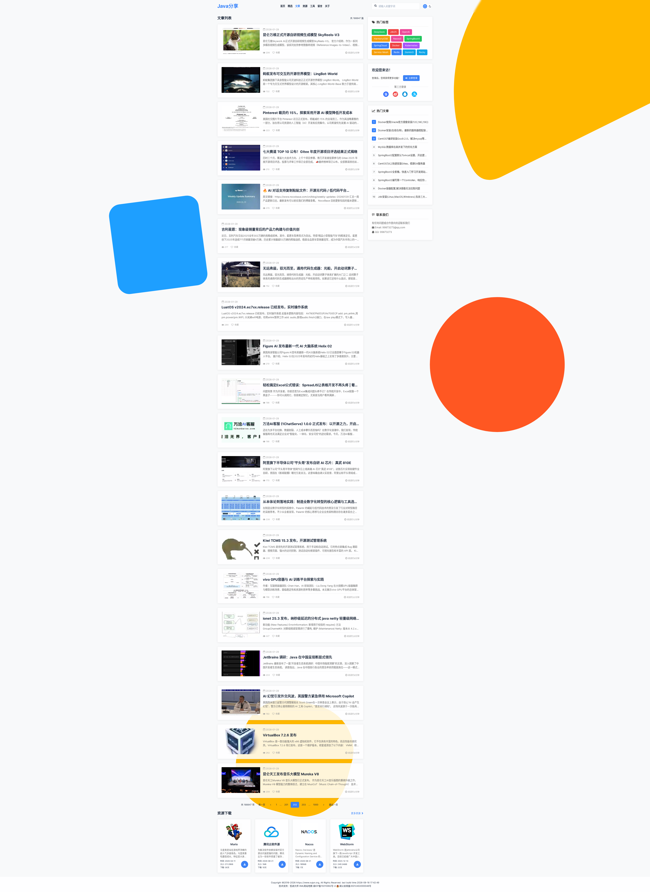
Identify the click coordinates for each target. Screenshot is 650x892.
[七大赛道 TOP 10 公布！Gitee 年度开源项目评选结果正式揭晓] (241, 158)
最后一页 (333, 804)
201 (286, 804)
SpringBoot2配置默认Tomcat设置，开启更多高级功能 (402, 155)
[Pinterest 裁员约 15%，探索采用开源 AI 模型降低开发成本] (241, 119)
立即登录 (413, 78)
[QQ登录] (405, 94)
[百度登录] (386, 94)
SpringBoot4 (413, 38)
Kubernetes (411, 45)
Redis (396, 52)
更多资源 (356, 813)
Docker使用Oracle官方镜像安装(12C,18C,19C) (403, 122)
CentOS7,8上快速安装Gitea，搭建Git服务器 (401, 163)
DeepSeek (379, 31)
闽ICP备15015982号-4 (324, 886)
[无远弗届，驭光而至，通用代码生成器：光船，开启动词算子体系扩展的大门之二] (241, 274)
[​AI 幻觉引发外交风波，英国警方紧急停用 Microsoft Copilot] (241, 702)
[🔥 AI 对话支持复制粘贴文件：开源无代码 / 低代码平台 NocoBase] (241, 197)
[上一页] (270, 804)
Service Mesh (381, 52)
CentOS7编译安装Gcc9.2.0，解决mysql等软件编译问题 (402, 139)
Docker (396, 45)
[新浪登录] (395, 94)
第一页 (261, 804)
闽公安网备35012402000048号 (355, 886)
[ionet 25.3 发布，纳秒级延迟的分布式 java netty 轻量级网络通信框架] (241, 625)
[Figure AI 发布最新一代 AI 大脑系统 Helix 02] (241, 352)
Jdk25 (393, 31)
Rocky (422, 52)
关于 (327, 6)
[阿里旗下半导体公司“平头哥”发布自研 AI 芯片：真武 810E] (241, 469)
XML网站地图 (305, 886)
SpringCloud (380, 45)
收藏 (278, 52)
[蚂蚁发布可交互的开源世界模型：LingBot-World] (241, 80)
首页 (282, 6)
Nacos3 (397, 38)
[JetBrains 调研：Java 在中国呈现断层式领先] (241, 663)
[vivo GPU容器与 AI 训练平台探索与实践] (241, 586)
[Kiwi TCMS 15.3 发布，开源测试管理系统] (241, 547)
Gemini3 (409, 52)
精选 (290, 6)
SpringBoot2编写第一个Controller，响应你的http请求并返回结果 (402, 180)
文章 (297, 6)
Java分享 (227, 6)
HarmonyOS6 (381, 38)
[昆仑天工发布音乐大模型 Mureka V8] (241, 780)
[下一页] (323, 804)
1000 (315, 804)
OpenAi (406, 31)
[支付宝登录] (414, 94)
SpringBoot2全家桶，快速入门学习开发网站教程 (403, 172)
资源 (305, 6)
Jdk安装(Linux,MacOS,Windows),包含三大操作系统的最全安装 (402, 197)
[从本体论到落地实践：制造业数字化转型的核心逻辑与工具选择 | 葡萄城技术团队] (241, 508)
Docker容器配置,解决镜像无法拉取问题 (399, 188)
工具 (312, 6)
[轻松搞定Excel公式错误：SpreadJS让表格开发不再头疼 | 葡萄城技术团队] (241, 391)
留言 (320, 6)
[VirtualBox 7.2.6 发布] (241, 741)
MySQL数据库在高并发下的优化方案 (397, 146)
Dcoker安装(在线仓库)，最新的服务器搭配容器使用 (403, 130)
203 (304, 804)
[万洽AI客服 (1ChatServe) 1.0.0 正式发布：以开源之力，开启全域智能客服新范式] (241, 430)
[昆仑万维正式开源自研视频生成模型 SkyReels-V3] (241, 41)
